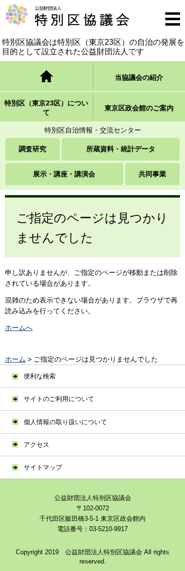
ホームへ (19, 328)
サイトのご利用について (59, 399)
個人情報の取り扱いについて (65, 422)
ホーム (15, 359)
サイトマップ (43, 467)
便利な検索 (40, 376)
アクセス (36, 444)
